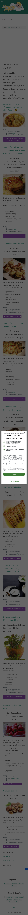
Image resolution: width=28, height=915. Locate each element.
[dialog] (14, 457)
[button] (14, 453)
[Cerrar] (25, 432)
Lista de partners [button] (17, 461)
